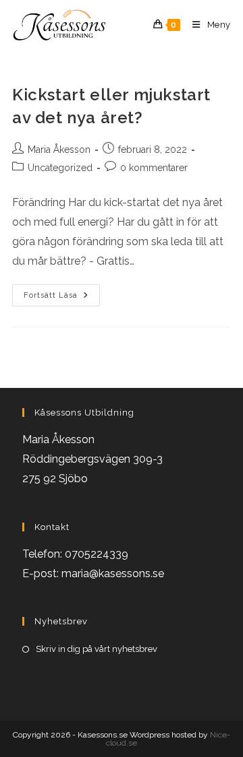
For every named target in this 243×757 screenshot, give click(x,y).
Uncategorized (60, 167)
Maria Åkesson (59, 149)
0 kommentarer (154, 167)
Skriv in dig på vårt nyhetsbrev (96, 649)
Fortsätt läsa (62, 298)
